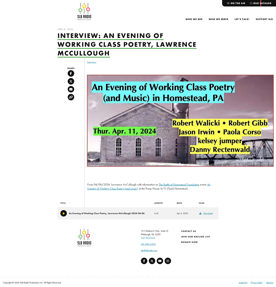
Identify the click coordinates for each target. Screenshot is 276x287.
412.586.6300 (148, 244)
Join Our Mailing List (195, 236)
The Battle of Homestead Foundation (179, 184)
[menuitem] (194, 19)
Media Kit (243, 282)
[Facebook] (144, 261)
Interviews (91, 62)
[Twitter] (152, 261)
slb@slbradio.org (149, 250)
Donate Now (189, 242)
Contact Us (188, 231)
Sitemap (269, 282)
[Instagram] (168, 261)
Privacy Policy (257, 282)
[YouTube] (160, 261)
